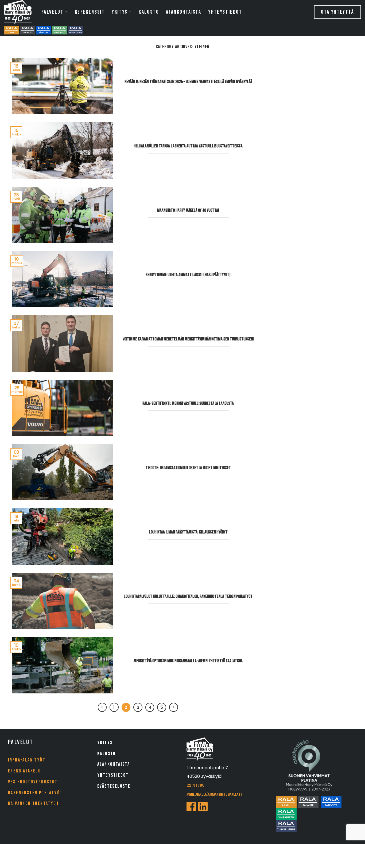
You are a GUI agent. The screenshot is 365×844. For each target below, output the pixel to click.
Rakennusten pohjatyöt (35, 793)
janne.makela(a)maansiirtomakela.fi (214, 794)
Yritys (119, 12)
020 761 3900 (195, 785)
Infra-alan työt (26, 760)
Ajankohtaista (183, 12)
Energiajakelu (24, 771)
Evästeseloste (113, 786)
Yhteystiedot (225, 12)
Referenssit (90, 12)
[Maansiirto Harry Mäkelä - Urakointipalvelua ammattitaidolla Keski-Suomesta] (18, 12)
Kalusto (149, 12)
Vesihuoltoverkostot (33, 782)
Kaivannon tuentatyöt (33, 803)
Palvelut (52, 12)
